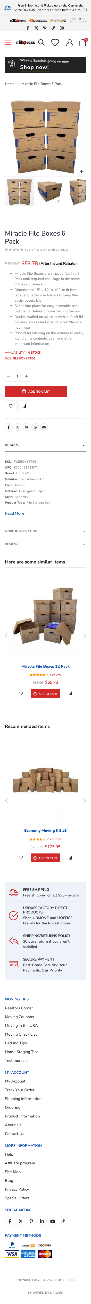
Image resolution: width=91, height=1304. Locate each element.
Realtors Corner (19, 1008)
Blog (9, 1180)
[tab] (45, 445)
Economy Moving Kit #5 (45, 830)
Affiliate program (20, 1163)
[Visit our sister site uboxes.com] (18, 20)
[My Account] (70, 42)
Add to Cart (47, 694)
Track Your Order (19, 1090)
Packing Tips (16, 1043)
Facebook (9, 427)
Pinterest (31, 1221)
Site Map (13, 1172)
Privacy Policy (17, 1189)
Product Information (22, 1116)
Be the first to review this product (46, 250)
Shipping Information (23, 1098)
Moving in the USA (21, 1025)
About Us (13, 1125)
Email (44, 427)
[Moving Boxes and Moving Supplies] (25, 42)
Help (9, 1154)
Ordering (12, 1107)
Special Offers (17, 1198)
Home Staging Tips (22, 1052)
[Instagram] (62, 28)
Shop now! (34, 67)
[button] (81, 172)
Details (11, 445)
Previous (6, 636)
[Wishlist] (54, 42)
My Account (15, 1081)
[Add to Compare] (70, 693)
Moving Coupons (19, 1017)
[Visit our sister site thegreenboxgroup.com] (78, 20)
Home (10, 83)
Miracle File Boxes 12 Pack (45, 666)
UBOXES (56, 1293)
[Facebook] (28, 28)
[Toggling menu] (8, 43)
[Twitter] (36, 28)
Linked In (41, 1221)
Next (84, 636)
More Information (21, 531)
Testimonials (16, 1060)
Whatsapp (35, 427)
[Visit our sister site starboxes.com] (38, 20)
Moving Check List (21, 1034)
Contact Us (14, 1133)
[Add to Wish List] (20, 693)
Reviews (12, 544)
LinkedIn (26, 427)
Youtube (52, 1221)
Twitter (17, 427)
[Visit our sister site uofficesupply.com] (58, 20)
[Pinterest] (45, 28)
